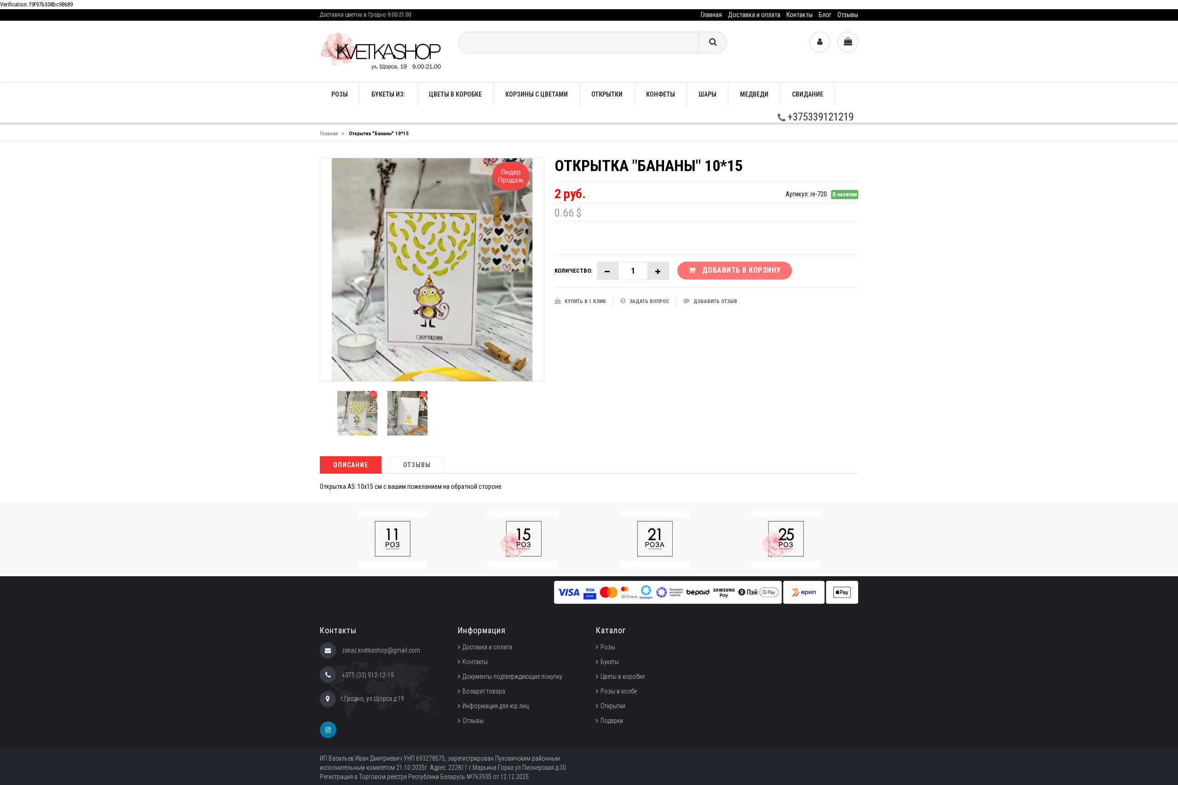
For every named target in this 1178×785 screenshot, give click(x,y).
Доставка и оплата (754, 14)
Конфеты (660, 94)
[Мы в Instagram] (328, 730)
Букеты (610, 661)
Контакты (799, 14)
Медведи (754, 94)
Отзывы (847, 14)
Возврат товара (483, 691)
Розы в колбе (619, 691)
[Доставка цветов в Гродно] (382, 50)
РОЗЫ (339, 94)
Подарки (612, 720)
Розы (608, 647)
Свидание (807, 94)
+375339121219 (819, 117)
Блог (825, 14)
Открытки (607, 94)
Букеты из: (388, 94)
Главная (711, 14)
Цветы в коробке (455, 94)
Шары (707, 94)
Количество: (573, 270)
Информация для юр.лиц (495, 706)
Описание (350, 465)
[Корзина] (847, 42)
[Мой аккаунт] (819, 42)
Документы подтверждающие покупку (512, 676)
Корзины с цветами (536, 94)
